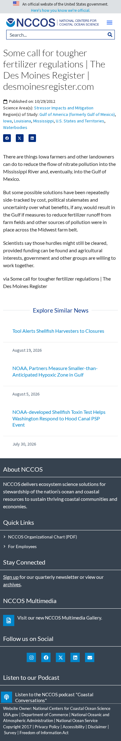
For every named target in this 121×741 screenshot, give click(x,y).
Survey (10, 732)
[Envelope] (89, 657)
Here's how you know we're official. (60, 10)
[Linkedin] (75, 657)
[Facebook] (46, 657)
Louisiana (22, 121)
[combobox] (55, 34)
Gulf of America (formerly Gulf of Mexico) (77, 114)
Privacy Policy (47, 726)
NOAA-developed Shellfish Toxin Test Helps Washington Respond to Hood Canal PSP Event (58, 418)
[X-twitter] (60, 657)
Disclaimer (97, 726)
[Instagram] (31, 657)
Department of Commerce (44, 714)
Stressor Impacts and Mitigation (63, 108)
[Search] (110, 34)
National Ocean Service (77, 720)
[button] (109, 22)
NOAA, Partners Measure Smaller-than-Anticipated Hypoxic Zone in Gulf (55, 371)
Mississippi (43, 121)
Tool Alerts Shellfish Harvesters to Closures (58, 331)
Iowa (7, 121)
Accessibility (74, 726)
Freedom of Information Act (44, 732)
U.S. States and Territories (80, 121)
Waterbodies (15, 127)
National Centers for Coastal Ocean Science (71, 708)
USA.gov (10, 714)
